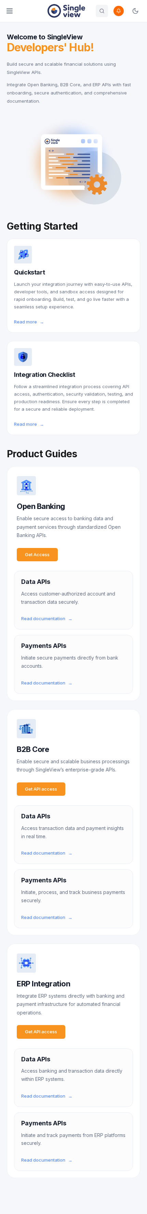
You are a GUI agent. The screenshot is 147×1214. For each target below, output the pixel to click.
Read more (29, 321)
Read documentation (46, 618)
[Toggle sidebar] (9, 11)
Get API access (41, 789)
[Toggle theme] (135, 11)
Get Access (37, 554)
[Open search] (102, 11)
